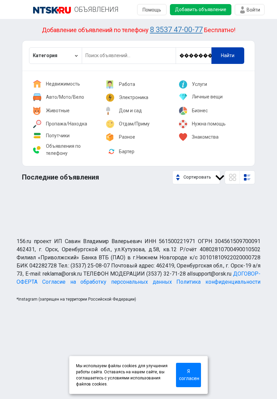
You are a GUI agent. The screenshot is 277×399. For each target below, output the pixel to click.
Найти (227, 55)
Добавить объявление (200, 9)
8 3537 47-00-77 (176, 29)
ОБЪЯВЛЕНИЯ (96, 9)
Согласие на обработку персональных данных (107, 282)
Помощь (152, 10)
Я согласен (189, 375)
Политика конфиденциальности (218, 282)
